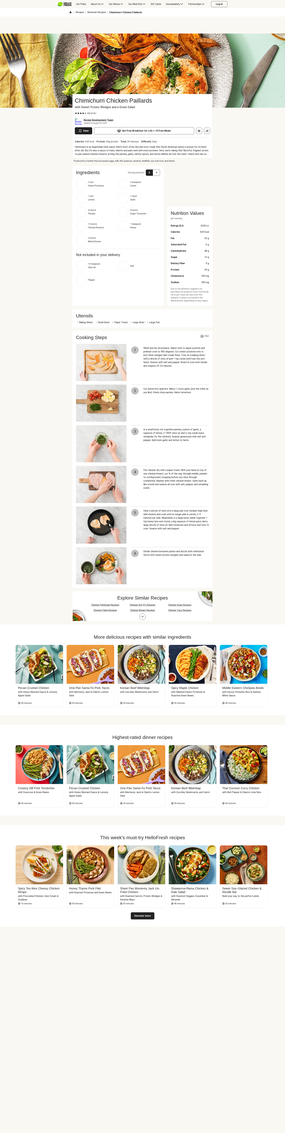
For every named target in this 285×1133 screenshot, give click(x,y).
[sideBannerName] (190, 184)
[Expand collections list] (142, 617)
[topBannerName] (142, 25)
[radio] (76, 113)
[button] (118, 172)
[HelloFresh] (64, 4)
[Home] (70, 13)
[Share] (207, 131)
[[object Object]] (199, 131)
